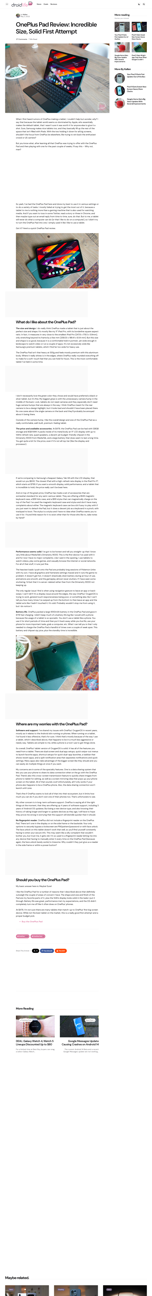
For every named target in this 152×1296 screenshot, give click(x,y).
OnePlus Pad (39, 936)
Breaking (61, 1289)
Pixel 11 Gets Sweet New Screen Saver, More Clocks (138, 37)
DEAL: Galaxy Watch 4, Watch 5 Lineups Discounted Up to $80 (35, 1042)
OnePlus (23, 936)
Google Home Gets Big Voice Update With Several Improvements (121, 58)
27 (21, 39)
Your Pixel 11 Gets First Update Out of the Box (121, 37)
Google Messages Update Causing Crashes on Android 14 (80, 1042)
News (11, 1289)
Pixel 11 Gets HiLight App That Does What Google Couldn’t (139, 57)
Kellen (25, 14)
